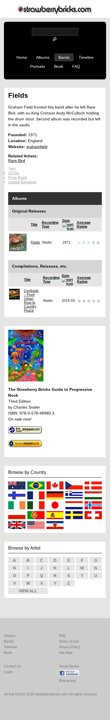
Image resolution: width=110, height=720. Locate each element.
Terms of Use (69, 641)
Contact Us (12, 666)
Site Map (65, 653)
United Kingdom (22, 182)
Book (58, 66)
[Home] (55, 13)
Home (21, 57)
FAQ (76, 66)
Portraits (37, 66)
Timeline (86, 57)
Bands (64, 57)
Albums (42, 57)
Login (8, 672)
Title (34, 225)
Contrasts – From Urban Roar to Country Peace (31, 301)
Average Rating (84, 225)
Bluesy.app (67, 681)
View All (28, 591)
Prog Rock (17, 177)
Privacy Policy (69, 647)
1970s (13, 173)
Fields (35, 242)
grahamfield (36, 146)
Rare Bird (16, 160)
